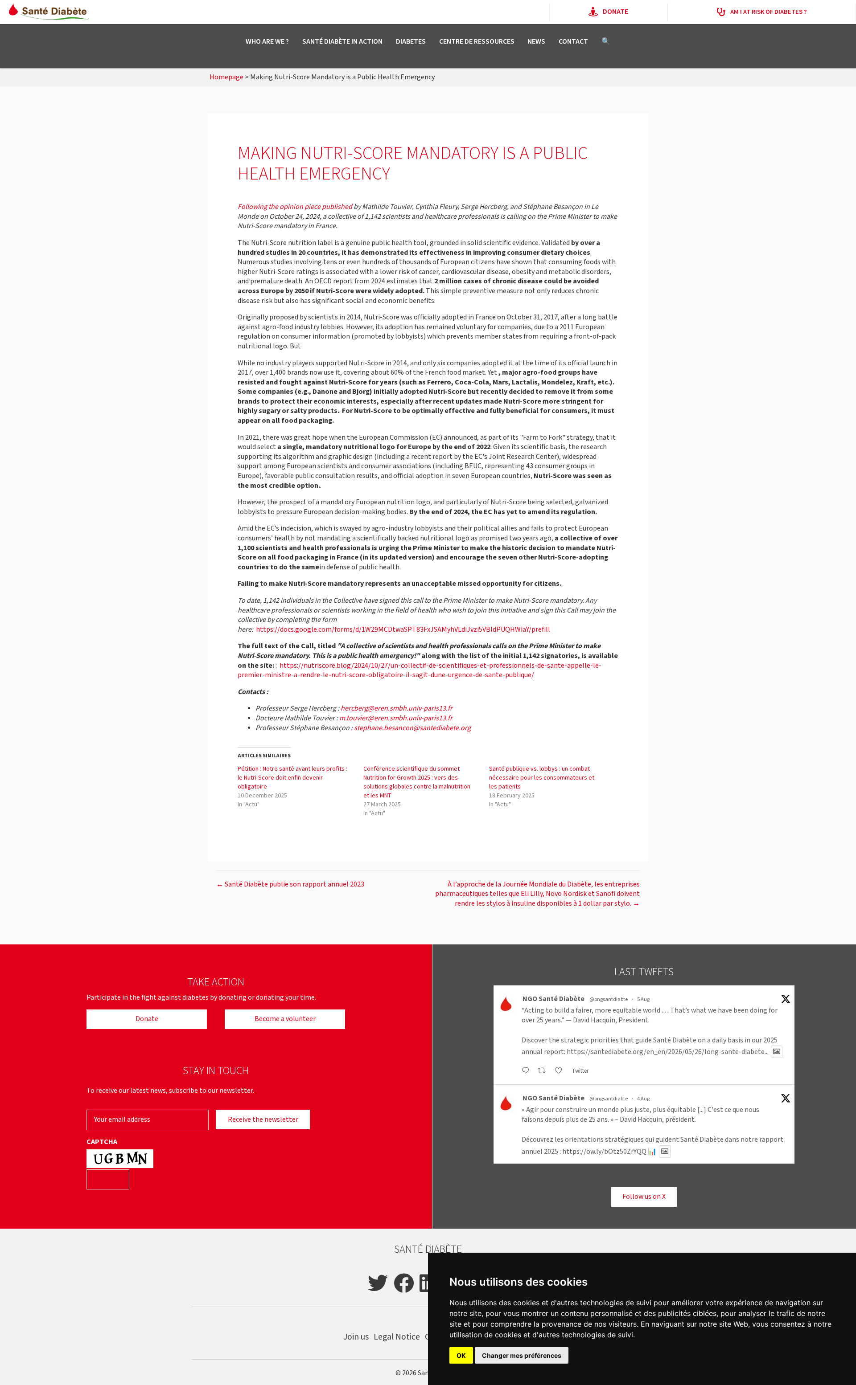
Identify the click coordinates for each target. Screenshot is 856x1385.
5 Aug (643, 999)
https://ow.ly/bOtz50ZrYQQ (604, 1151)
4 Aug (643, 1098)
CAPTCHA (101, 1142)
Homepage (226, 77)
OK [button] (461, 1355)
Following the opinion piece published (295, 207)
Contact (573, 41)
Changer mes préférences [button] (521, 1355)
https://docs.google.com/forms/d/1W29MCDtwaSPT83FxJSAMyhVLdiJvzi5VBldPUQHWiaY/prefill (403, 629)
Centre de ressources (476, 41)
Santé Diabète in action (342, 41)
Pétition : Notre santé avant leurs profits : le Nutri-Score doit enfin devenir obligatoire (292, 778)
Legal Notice (397, 1337)
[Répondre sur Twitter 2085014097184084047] (527, 1071)
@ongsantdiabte (608, 999)
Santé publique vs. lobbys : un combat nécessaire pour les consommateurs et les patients (541, 778)
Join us (356, 1337)
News (536, 41)
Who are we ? (267, 41)
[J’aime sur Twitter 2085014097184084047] (561, 1071)
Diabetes (411, 41)
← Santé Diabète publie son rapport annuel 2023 (290, 884)
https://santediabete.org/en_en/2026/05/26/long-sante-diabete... (668, 1052)
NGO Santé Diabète (553, 999)
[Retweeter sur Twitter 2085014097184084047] (544, 1071)
